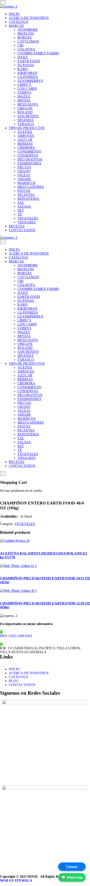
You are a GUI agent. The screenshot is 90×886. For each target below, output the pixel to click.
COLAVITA (26, 49)
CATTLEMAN (28, 41)
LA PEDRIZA (27, 77)
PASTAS (23, 191)
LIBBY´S (24, 84)
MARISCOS (26, 183)
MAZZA (23, 96)
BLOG (14, 681)
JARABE (24, 179)
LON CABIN (27, 88)
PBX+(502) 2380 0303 (16, 636)
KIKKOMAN (27, 73)
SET (20, 210)
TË (19, 214)
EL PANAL (25, 65)
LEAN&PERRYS (30, 81)
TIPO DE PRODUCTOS (27, 128)
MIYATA (24, 100)
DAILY (22, 57)
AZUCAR (24, 140)
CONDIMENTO (29, 151)
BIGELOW (25, 33)
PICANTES (26, 195)
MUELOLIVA (27, 104)
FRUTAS (24, 167)
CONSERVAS (27, 155)
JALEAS (23, 175)
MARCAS (16, 26)
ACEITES (24, 132)
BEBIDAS (25, 143)
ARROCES (25, 136)
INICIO (14, 14)
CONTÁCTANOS (22, 230)
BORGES (24, 37)
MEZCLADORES (30, 187)
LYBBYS (24, 92)
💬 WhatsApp (72, 877)
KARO (22, 69)
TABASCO (25, 124)
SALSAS (24, 206)
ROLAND (25, 112)
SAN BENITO (28, 116)
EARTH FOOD (28, 61)
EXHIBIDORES (29, 163)
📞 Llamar (69, 867)
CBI (20, 45)
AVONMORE (27, 29)
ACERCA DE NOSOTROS (29, 18)
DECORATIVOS (29, 159)
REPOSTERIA (28, 198)
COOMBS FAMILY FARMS (38, 53)
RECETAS (16, 226)
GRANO (23, 171)
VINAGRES (26, 222)
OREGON (25, 108)
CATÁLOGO (18, 22)
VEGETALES (27, 218)
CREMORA (26, 147)
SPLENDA (25, 120)
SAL (20, 202)
